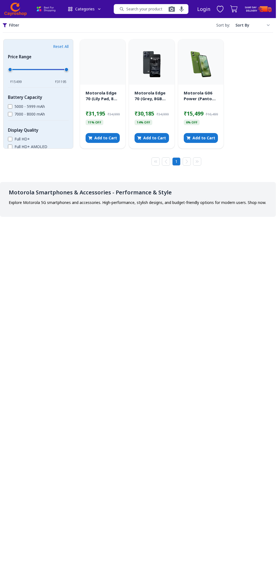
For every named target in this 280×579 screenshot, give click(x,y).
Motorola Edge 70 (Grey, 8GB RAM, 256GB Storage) (150, 96)
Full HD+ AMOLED (30, 146)
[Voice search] (181, 9)
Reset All (61, 46)
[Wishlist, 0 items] (220, 9)
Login (203, 9)
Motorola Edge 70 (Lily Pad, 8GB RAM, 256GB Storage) (102, 96)
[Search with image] (171, 9)
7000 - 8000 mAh (29, 114)
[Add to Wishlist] (117, 47)
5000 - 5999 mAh (29, 106)
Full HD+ (22, 139)
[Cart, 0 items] (234, 9)
